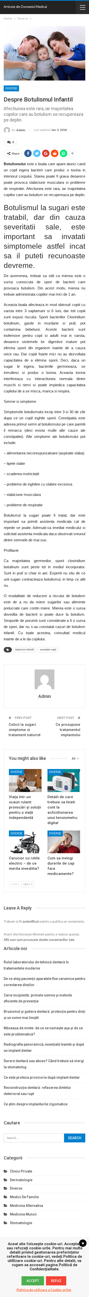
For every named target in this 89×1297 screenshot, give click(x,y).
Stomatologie (21, 1223)
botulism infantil (24, 649)
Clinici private (21, 1171)
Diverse (11, 88)
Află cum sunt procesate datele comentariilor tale (39, 940)
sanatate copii (48, 649)
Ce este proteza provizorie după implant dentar (42, 1077)
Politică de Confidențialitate (53, 1267)
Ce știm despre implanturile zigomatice (35, 1104)
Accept (32, 1281)
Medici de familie (24, 1197)
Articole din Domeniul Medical (25, 7)
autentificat (30, 921)
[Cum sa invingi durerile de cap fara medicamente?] (63, 842)
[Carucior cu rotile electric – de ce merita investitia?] (25, 842)
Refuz (56, 1281)
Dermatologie (21, 1180)
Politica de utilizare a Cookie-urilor (44, 1290)
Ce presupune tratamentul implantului (68, 729)
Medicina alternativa (26, 1206)
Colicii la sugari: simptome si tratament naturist (25, 729)
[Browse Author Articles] (44, 679)
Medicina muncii (23, 1214)
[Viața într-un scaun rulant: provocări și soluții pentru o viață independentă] (25, 780)
